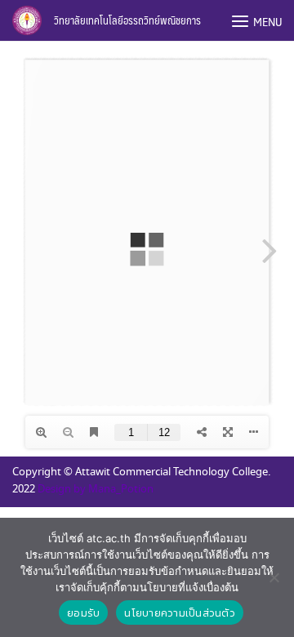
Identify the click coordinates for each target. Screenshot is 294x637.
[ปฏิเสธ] (273, 577)
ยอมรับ (83, 613)
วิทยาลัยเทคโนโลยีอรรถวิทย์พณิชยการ (127, 20)
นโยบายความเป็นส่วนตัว (179, 613)
